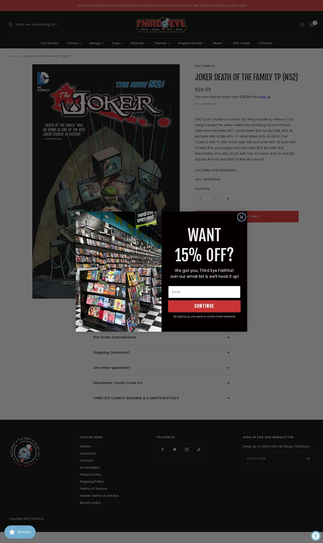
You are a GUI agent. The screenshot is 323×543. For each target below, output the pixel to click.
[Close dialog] (241, 217)
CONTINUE (204, 306)
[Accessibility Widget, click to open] (316, 536)
